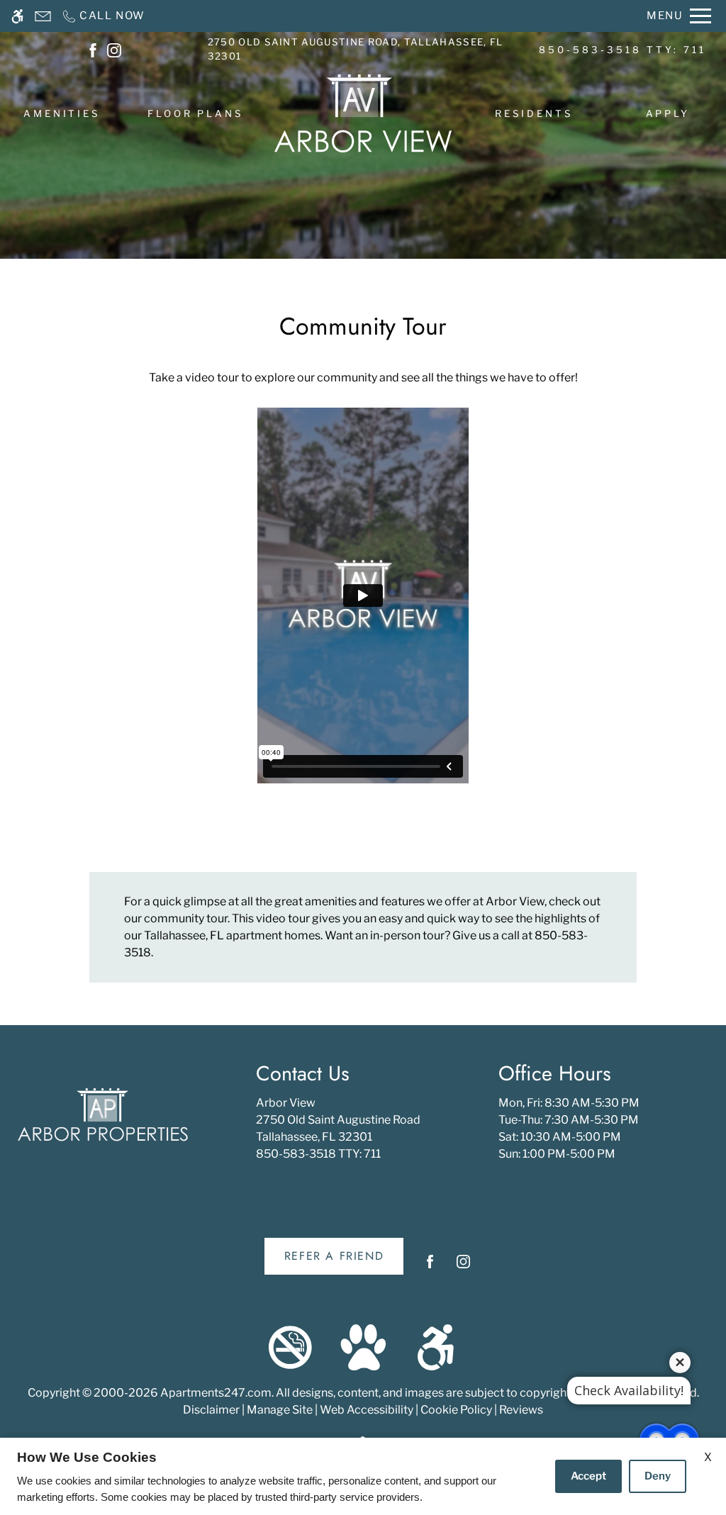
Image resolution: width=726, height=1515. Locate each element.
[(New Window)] (93, 49)
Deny (657, 1476)
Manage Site (280, 1409)
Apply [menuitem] (668, 113)
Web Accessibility (366, 1409)
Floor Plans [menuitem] (196, 113)
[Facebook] (430, 1267)
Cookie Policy (456, 1409)
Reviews (521, 1409)
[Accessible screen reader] (17, 16)
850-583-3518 (622, 49)
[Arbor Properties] (102, 1115)
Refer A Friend (334, 1256)
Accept (588, 1476)
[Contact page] (43, 16)
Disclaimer (211, 1409)
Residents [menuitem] (534, 113)
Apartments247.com (216, 1392)
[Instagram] (463, 1267)
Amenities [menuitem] (62, 113)
